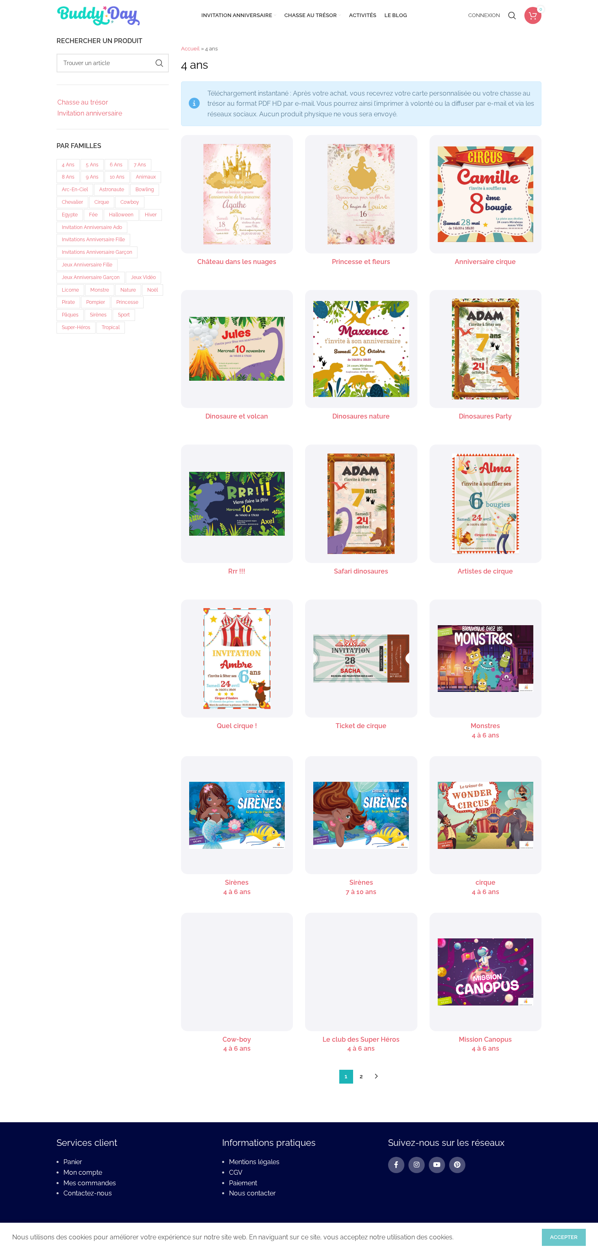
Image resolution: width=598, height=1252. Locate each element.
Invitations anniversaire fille (93, 239)
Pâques (70, 315)
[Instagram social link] (416, 1165)
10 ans (117, 177)
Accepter (564, 1237)
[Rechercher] (512, 15)
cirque (101, 202)
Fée (93, 215)
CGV (235, 1172)
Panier (72, 1162)
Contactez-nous (87, 1193)
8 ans (68, 177)
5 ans (92, 165)
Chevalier (72, 202)
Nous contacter (252, 1193)
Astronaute (111, 189)
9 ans (92, 177)
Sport (124, 315)
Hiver (151, 215)
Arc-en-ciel (75, 189)
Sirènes (98, 315)
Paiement (243, 1183)
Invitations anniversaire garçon (97, 252)
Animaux (146, 177)
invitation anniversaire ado (92, 227)
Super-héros (76, 327)
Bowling (144, 189)
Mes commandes (89, 1183)
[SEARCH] (159, 63)
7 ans (140, 165)
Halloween (121, 215)
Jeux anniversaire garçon (91, 277)
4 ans (68, 165)
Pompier (95, 302)
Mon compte (82, 1172)
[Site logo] (98, 15)
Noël (152, 290)
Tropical (111, 327)
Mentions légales (254, 1162)
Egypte (70, 215)
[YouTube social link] (437, 1165)
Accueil (190, 49)
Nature (128, 290)
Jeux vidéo (143, 277)
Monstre (99, 290)
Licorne (70, 290)
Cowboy (129, 202)
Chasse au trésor (82, 102)
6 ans (116, 165)
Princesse (127, 302)
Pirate (68, 302)
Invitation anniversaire (89, 113)
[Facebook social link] (396, 1165)
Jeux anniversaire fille (87, 265)
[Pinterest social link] (457, 1165)
